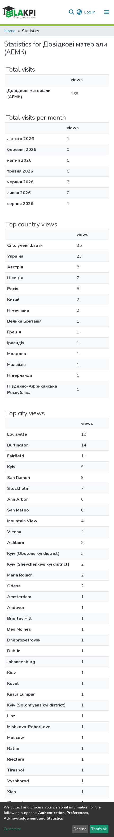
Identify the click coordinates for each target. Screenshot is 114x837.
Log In (90, 12)
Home (10, 31)
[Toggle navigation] (106, 12)
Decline (80, 828)
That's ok (99, 828)
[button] (79, 12)
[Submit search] (71, 12)
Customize (12, 828)
